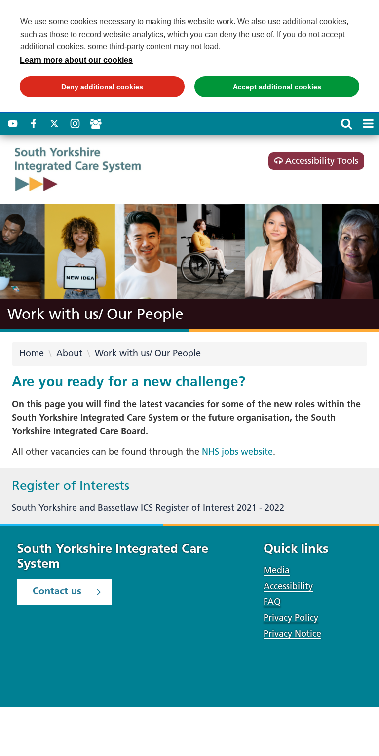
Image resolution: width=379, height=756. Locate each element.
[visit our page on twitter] (54, 124)
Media (277, 570)
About (69, 352)
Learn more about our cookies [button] (76, 60)
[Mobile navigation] (368, 123)
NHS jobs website (237, 451)
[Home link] (98, 169)
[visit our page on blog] (96, 124)
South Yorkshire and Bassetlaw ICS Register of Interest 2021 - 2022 (148, 507)
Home (31, 352)
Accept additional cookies (257, 90)
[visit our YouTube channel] (13, 124)
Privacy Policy (291, 617)
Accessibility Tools (320, 160)
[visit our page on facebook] (33, 124)
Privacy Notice (292, 633)
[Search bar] (346, 123)
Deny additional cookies (81, 90)
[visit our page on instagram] (75, 124)
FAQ (272, 601)
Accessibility (288, 586)
